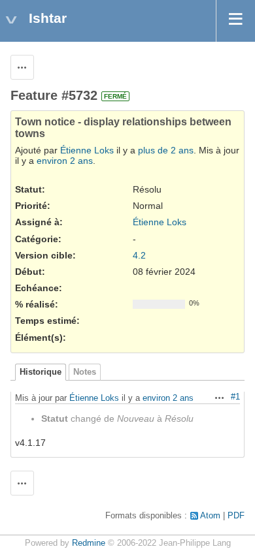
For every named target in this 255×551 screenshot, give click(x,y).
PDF (236, 515)
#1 (235, 396)
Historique (40, 372)
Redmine (88, 543)
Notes (84, 372)
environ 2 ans (65, 160)
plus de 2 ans (166, 150)
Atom (210, 515)
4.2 (139, 255)
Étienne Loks (87, 150)
